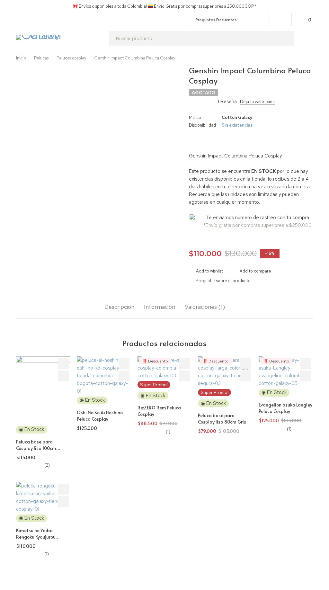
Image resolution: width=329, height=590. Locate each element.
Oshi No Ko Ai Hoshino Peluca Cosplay (100, 415)
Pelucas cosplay (71, 58)
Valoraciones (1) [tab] (205, 306)
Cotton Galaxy (237, 117)
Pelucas (41, 58)
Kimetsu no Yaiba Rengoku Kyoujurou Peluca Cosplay (36, 536)
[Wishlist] (280, 19)
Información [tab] (159, 306)
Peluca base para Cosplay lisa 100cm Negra (36, 448)
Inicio (21, 58)
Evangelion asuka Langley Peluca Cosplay (285, 408)
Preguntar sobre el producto (223, 280)
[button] (63, 376)
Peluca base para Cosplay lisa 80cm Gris (222, 418)
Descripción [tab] (119, 306)
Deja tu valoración (257, 101)
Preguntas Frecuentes (216, 19)
